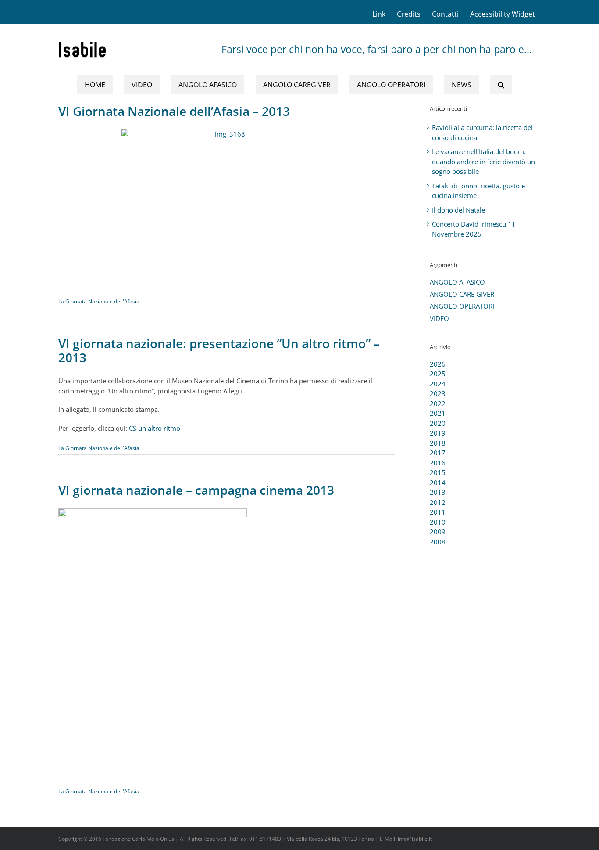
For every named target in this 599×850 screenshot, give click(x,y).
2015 (438, 472)
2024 (438, 383)
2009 (438, 531)
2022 (438, 403)
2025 (438, 373)
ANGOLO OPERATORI (462, 306)
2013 (438, 492)
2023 (438, 393)
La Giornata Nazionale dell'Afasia (98, 301)
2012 (438, 502)
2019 (438, 433)
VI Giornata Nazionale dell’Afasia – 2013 (174, 111)
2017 (438, 452)
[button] (501, 84)
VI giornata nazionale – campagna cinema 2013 (196, 490)
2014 (438, 482)
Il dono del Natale (458, 209)
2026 (438, 364)
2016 (438, 462)
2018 (438, 443)
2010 (438, 522)
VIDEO (439, 318)
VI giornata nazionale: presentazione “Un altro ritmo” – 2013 (219, 350)
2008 (438, 541)
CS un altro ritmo (154, 428)
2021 (438, 413)
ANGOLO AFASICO (457, 281)
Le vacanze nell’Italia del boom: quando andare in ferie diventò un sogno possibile (483, 161)
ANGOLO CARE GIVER (462, 294)
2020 (438, 423)
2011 (438, 512)
